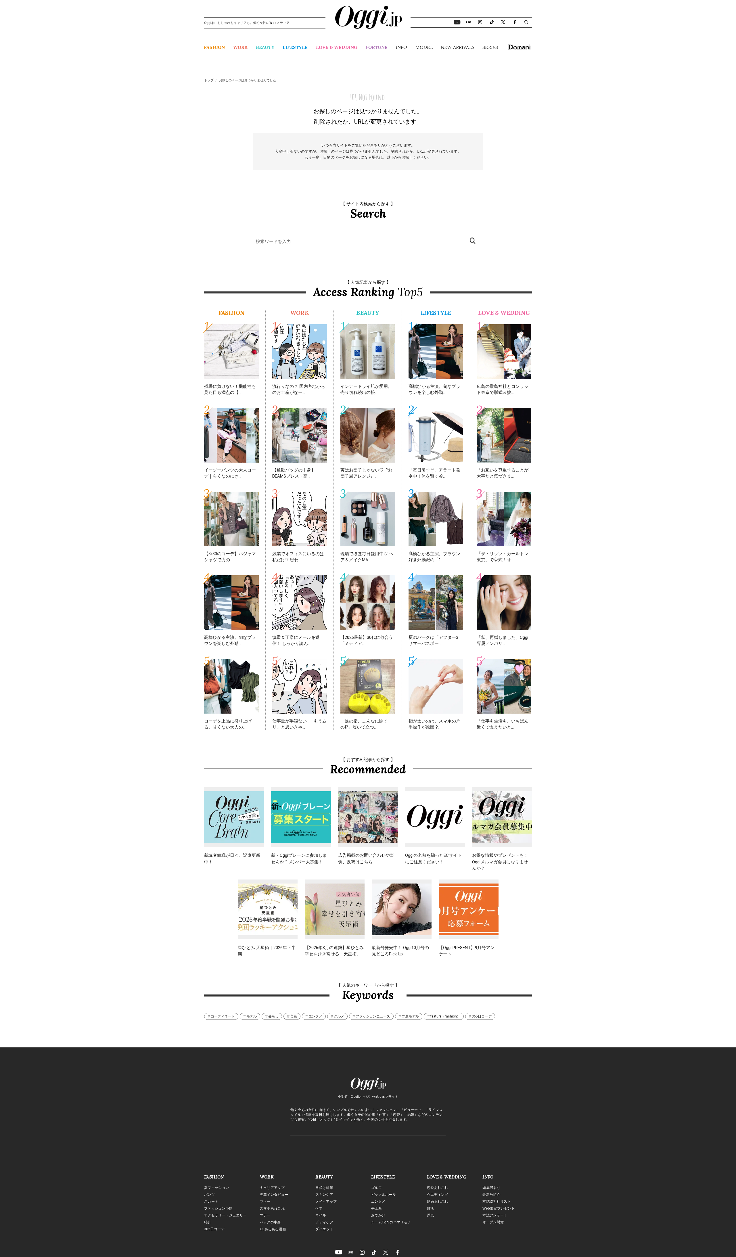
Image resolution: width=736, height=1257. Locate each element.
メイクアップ (326, 1201)
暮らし (273, 1016)
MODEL (424, 47)
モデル (251, 1016)
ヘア (319, 1208)
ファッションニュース (373, 1016)
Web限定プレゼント (498, 1208)
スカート (211, 1201)
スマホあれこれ (272, 1208)
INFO (401, 47)
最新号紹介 (491, 1195)
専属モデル (410, 1016)
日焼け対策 (324, 1188)
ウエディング (437, 1195)
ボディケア (324, 1222)
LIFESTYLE (295, 47)
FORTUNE (376, 47)
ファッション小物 (218, 1208)
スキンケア (324, 1195)
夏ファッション (216, 1188)
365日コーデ (482, 1016)
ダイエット (324, 1229)
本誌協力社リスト (496, 1201)
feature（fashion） (445, 1016)
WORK (240, 47)
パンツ (209, 1195)
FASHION (214, 47)
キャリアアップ (272, 1188)
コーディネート (223, 1016)
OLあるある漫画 (273, 1229)
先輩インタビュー (274, 1195)
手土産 (376, 1208)
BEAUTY (265, 47)
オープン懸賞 (493, 1222)
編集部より (491, 1188)
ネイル (320, 1215)
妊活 (430, 1208)
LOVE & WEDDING (336, 47)
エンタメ (315, 1016)
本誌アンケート (494, 1215)
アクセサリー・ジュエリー (225, 1215)
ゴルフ (376, 1188)
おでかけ (378, 1215)
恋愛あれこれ (437, 1188)
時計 (207, 1222)
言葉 (293, 1016)
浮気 (430, 1215)
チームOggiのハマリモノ (391, 1222)
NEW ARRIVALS (457, 47)
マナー (265, 1215)
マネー (265, 1201)
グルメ (339, 1016)
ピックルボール (383, 1195)
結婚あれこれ (437, 1201)
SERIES (490, 47)
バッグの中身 (270, 1222)
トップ (209, 80)
